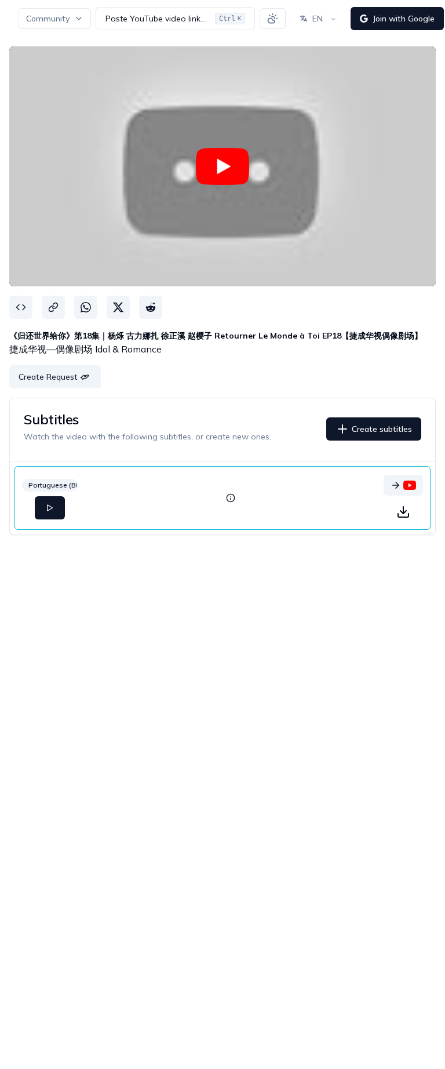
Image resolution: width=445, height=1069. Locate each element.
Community (48, 18)
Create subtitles (382, 429)
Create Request (48, 377)
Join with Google (404, 18)
